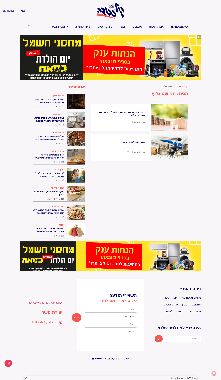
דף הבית (183, 86)
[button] (26, 377)
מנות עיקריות (58, 206)
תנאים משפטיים (54, 303)
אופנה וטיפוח (156, 26)
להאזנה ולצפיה (59, 26)
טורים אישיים (105, 26)
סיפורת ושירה (82, 26)
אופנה (61, 225)
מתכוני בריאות (57, 188)
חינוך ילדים (59, 169)
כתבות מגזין (58, 95)
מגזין (122, 26)
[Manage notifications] (214, 373)
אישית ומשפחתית (180, 26)
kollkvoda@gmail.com (44, 322)
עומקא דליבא (58, 151)
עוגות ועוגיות (58, 132)
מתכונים (137, 26)
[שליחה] (156, 339)
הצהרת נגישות (36, 303)
